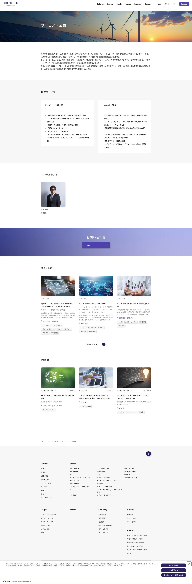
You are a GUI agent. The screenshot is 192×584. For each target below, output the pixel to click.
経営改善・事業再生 (130, 472)
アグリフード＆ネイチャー (105, 495)
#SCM (60, 325)
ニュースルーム (103, 533)
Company (138, 4)
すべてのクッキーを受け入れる (173, 575)
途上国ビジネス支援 (130, 478)
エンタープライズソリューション (107, 481)
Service (110, 4)
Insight (119, 4)
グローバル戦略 (75, 481)
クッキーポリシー (107, 566)
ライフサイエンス (46, 498)
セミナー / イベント (47, 518)
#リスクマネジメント (64, 329)
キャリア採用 (131, 518)
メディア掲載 (45, 529)
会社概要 (101, 522)
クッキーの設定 (79, 566)
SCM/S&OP (73, 495)
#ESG (54, 325)
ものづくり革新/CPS (103, 478)
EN (169, 4)
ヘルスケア (44, 487)
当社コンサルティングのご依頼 (137, 535)
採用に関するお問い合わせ (135, 546)
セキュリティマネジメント (105, 487)
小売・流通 (44, 476)
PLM (98, 475)
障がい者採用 (131, 522)
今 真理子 (84, 402)
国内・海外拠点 (103, 529)
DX (71, 475)
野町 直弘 (84, 323)
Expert (128, 4)
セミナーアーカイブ (47, 522)
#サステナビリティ (48, 329)
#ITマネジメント (128, 412)
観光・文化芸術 (129, 469)
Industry (100, 4)
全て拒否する (173, 570)
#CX (81, 327)
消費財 (43, 472)
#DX (47, 325)
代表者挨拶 (102, 518)
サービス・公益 (46, 483)
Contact (184, 4)
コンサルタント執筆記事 (48, 515)
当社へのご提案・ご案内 (135, 539)
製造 (42, 469)
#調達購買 (54, 333)
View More (92, 344)
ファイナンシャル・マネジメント (80, 487)
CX (70, 490)
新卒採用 (130, 515)
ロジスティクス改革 (103, 469)
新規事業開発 (74, 472)
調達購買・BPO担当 (126, 318)
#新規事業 (140, 412)
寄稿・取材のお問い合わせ (135, 542)
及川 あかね (57, 405)
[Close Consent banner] (189, 564)
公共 (42, 494)
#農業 (89, 406)
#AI (43, 325)
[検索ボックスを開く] (174, 4)
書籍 (42, 533)
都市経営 (127, 475)
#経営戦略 (83, 331)
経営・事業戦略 (75, 469)
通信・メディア (46, 479)
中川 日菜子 (47, 405)
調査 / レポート (45, 525)
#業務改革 (45, 333)
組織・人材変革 (75, 484)
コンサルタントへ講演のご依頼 (137, 550)
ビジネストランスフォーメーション (81, 478)
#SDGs (82, 406)
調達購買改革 (101, 472)
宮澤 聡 (121, 408)
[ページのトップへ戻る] (148, 453)
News (159, 4)
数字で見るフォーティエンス (107, 525)
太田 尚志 (46, 321)
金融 (42, 490)
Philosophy (102, 515)
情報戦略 (100, 484)
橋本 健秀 (55, 321)
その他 (129, 553)
